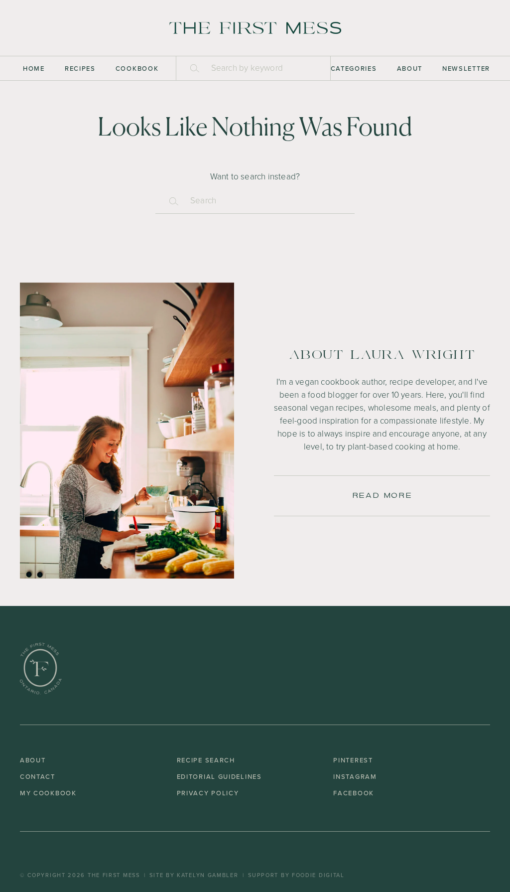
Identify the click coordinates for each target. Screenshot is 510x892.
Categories (354, 68)
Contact (37, 776)
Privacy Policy (208, 793)
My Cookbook (48, 793)
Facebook (353, 793)
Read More (382, 495)
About (410, 68)
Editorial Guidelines (219, 776)
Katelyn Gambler (208, 875)
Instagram (355, 776)
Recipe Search (206, 760)
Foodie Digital (318, 875)
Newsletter (466, 68)
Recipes (80, 68)
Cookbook (137, 68)
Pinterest (353, 760)
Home (34, 68)
